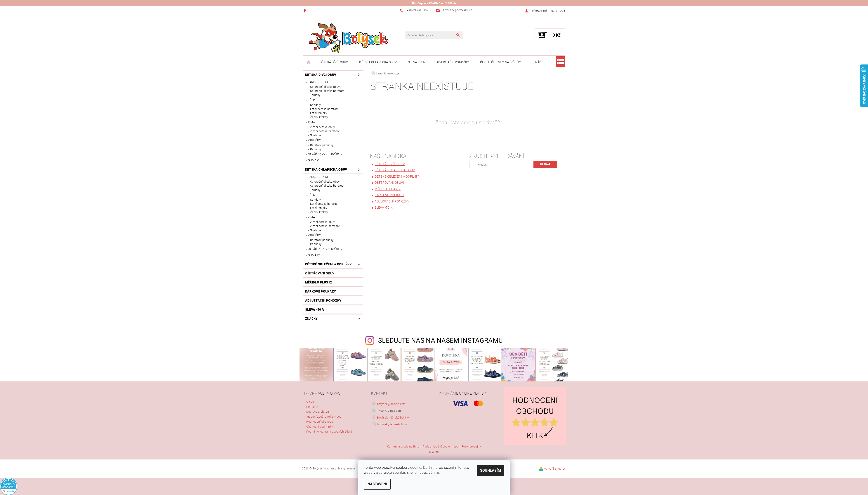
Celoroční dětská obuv (325, 86)
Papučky (315, 149)
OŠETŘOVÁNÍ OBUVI (320, 273)
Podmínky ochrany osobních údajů (329, 431)
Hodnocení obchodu (319, 421)
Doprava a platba (317, 411)
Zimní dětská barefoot (325, 131)
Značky (311, 318)
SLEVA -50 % (416, 62)
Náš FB (434, 452)
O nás (537, 62)
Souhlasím (490, 470)
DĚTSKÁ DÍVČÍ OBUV (334, 62)
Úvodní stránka (308, 62)
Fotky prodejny (471, 446)
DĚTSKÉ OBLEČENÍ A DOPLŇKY (328, 264)
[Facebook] (305, 10)
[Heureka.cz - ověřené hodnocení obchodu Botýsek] (8, 486)
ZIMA (311, 122)
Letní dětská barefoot (324, 109)
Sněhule (315, 135)
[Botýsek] (347, 37)
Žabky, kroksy (319, 117)
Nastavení (377, 484)
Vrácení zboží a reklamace (324, 416)
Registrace (557, 10)
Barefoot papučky (321, 145)
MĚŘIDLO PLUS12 (318, 282)
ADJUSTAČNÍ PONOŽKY (452, 62)
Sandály (315, 105)
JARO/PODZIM (318, 82)
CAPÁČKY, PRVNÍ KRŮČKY (325, 154)
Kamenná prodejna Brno (403, 446)
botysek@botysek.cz (391, 404)
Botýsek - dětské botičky (393, 417)
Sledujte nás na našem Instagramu (440, 340)
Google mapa (449, 446)
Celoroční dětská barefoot (327, 91)
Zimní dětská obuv (322, 127)
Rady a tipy (429, 446)
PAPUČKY (314, 140)
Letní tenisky (318, 113)
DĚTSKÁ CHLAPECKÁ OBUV (378, 62)
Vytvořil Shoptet (554, 468)
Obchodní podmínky (319, 426)
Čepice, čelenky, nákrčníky (500, 62)
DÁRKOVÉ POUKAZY (320, 291)
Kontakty (312, 406)
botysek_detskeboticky (392, 424)
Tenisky (315, 95)
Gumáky (314, 160)
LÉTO (311, 100)
